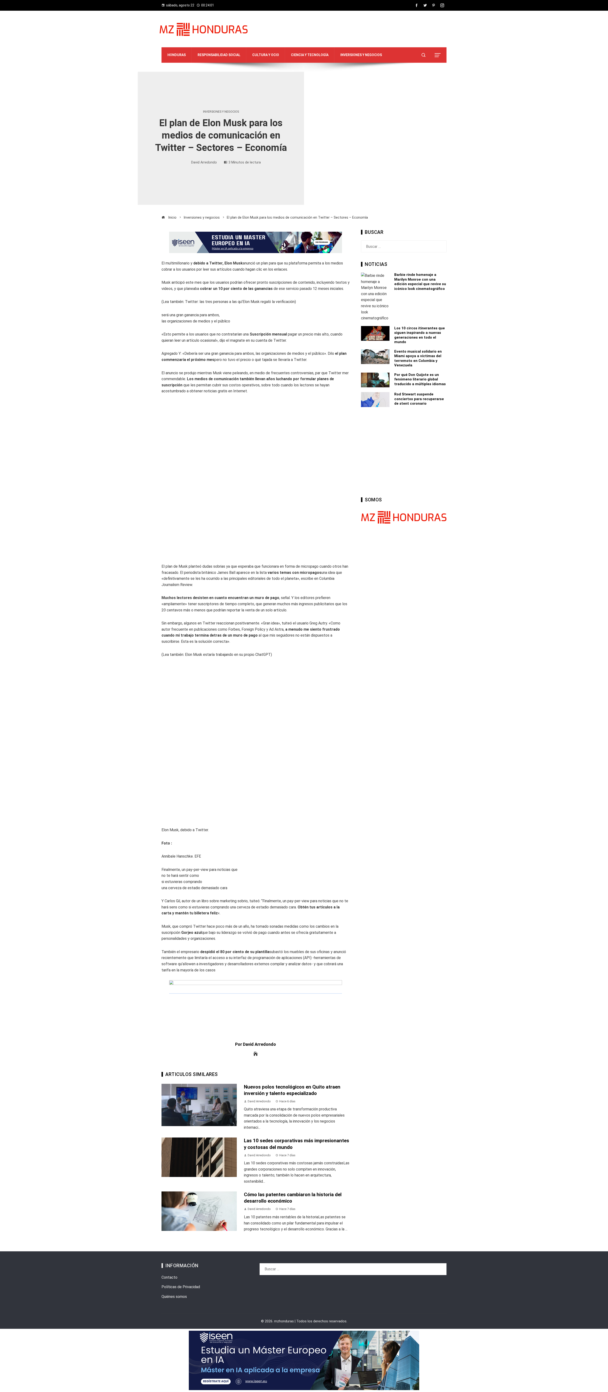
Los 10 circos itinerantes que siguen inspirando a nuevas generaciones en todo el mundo (419, 335)
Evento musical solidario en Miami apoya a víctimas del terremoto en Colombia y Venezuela (418, 358)
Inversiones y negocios (221, 111)
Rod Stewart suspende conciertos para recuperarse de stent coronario (419, 399)
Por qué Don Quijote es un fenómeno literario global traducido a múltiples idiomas (420, 379)
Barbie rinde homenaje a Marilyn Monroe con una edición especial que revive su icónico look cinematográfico (420, 282)
